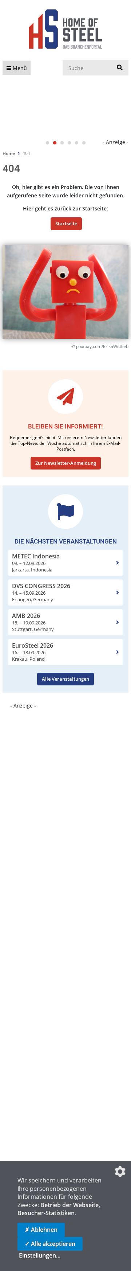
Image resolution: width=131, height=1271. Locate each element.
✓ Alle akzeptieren (50, 1244)
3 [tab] (62, 143)
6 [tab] (83, 143)
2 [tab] (54, 143)
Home (9, 153)
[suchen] (119, 67)
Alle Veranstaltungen (65, 679)
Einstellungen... (39, 1255)
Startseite (66, 223)
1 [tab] (47, 143)
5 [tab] (76, 143)
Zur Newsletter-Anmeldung (65, 463)
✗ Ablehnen (41, 1230)
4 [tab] (69, 143)
